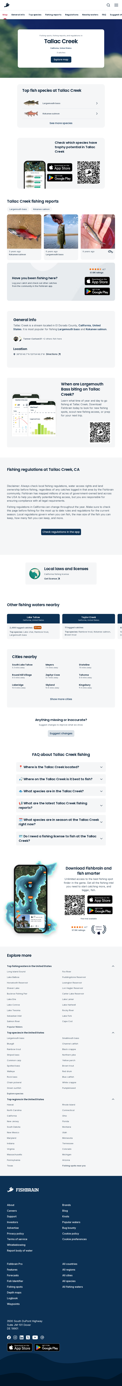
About (10, 1205)
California (54, 48)
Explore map (61, 59)
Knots (65, 1216)
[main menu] (116, 5)
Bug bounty (69, 1227)
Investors (12, 1222)
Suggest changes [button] (61, 733)
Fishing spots (15, 1286)
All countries (69, 1263)
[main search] (108, 5)
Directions (52, 354)
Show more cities (61, 699)
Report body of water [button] (20, 1250)
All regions (68, 1269)
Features (12, 1269)
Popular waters (71, 1222)
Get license (50, 578)
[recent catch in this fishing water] (24, 237)
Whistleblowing (16, 1244)
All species (68, 1281)
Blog (65, 1210)
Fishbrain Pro (15, 1263)
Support (12, 1216)
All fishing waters (72, 1286)
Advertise (13, 1227)
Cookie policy (70, 1233)
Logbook (12, 1298)
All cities (67, 1275)
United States (66, 48)
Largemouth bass (18, 209)
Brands (66, 1205)
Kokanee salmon (41, 209)
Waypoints (13, 1303)
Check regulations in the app (61, 532)
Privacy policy (15, 1233)
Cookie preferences (74, 1239)
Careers (12, 1210)
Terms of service (17, 1239)
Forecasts (13, 1275)
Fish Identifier (15, 1281)
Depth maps (14, 1292)
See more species (61, 123)
